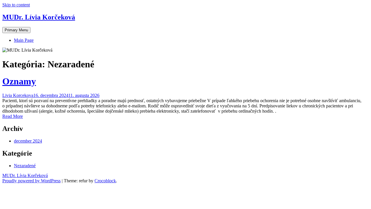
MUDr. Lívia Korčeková (38, 17)
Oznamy (19, 81)
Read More (12, 116)
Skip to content (16, 4)
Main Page (24, 40)
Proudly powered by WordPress (31, 180)
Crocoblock (105, 180)
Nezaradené (25, 165)
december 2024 (28, 140)
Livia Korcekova (17, 95)
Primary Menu (16, 30)
